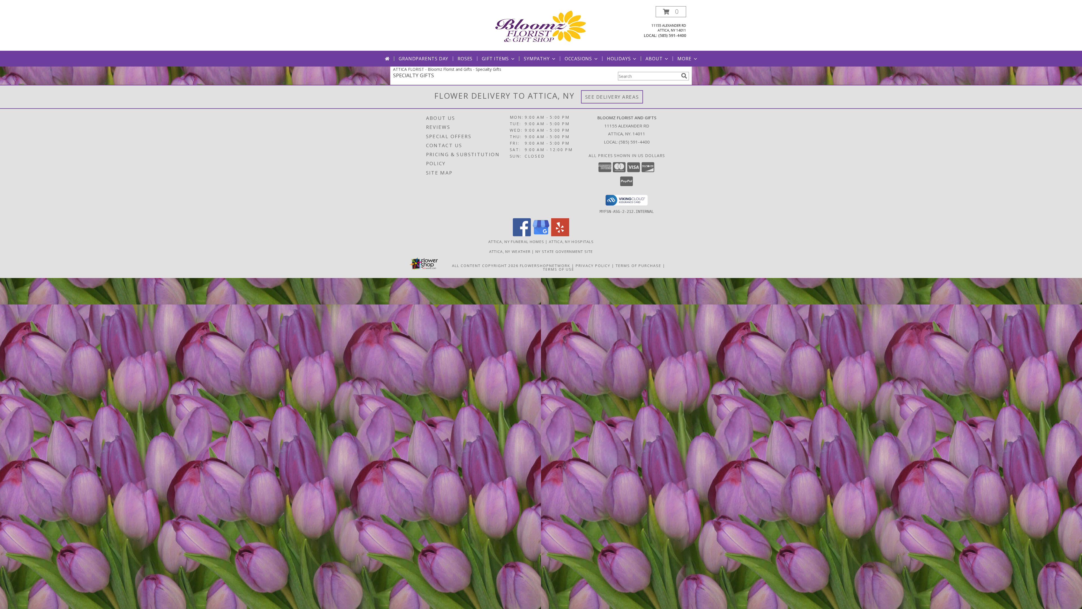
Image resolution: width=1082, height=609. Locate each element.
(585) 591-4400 (672, 35)
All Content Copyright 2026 (485, 265)
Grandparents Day (423, 59)
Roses (465, 59)
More (684, 59)
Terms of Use (558, 269)
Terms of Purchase (638, 265)
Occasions (578, 59)
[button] (671, 11)
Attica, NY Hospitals (571, 241)
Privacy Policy (593, 265)
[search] (684, 76)
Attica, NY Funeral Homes (516, 241)
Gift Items (495, 59)
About (654, 59)
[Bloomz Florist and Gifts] (541, 25)
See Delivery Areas (612, 97)
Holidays (619, 59)
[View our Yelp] (560, 234)
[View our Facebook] (522, 234)
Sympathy (536, 59)
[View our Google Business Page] (541, 234)
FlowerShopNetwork (545, 265)
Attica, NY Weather (510, 251)
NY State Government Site (564, 251)
